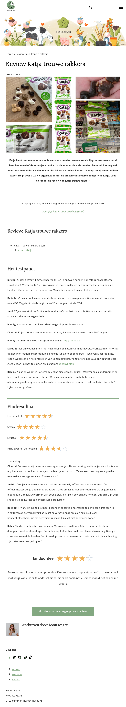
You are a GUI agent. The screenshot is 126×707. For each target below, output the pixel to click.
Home (9, 54)
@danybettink (67, 363)
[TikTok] (30, 658)
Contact (16, 680)
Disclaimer (17, 675)
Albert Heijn (25, 250)
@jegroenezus (71, 340)
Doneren (16, 670)
